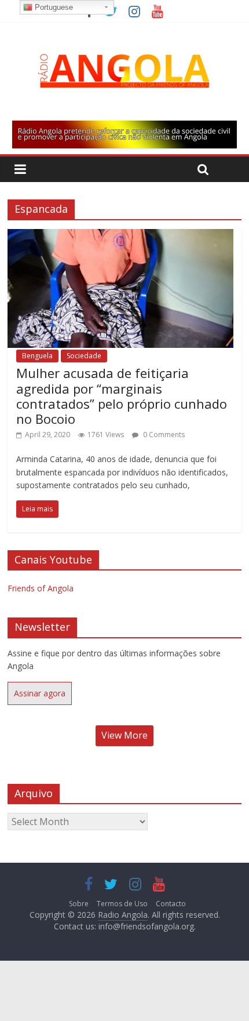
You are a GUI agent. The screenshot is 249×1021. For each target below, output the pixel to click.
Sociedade (84, 356)
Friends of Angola (41, 588)
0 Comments (163, 434)
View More (124, 735)
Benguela (37, 356)
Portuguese (52, 7)
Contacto (171, 904)
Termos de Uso (122, 904)
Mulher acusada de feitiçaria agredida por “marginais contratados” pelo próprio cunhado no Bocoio (121, 395)
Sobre (79, 904)
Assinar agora (39, 693)
